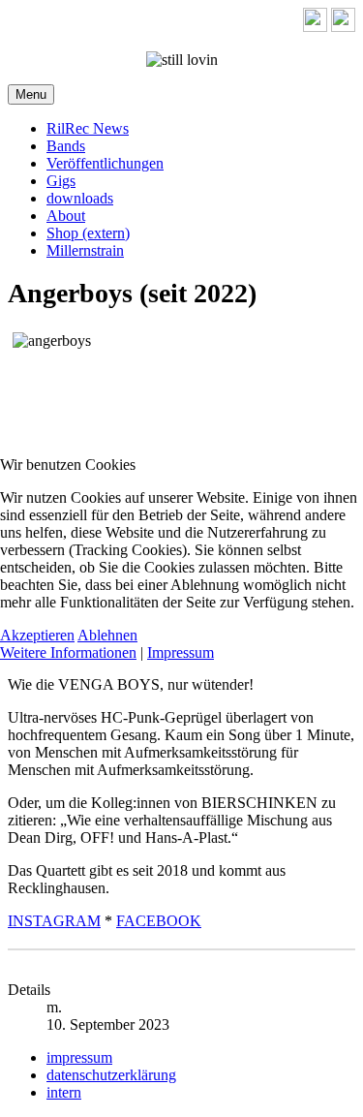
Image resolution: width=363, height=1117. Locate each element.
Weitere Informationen (68, 652)
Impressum (180, 652)
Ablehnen (107, 635)
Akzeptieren (37, 635)
